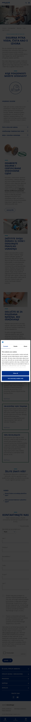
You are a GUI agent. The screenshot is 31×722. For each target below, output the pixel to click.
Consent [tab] (5, 346)
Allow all (15, 373)
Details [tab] (15, 346)
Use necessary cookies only (15, 378)
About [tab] (25, 346)
